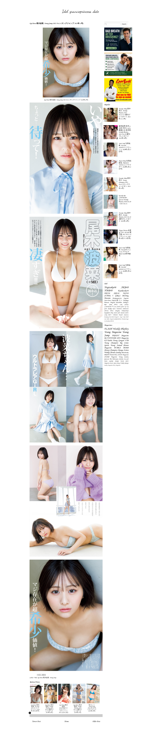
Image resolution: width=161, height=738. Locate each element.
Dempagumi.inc (117, 298)
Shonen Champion (110, 350)
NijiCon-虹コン (117, 300)
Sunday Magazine (108, 365)
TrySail (121, 315)
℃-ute (114, 307)
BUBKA (117, 347)
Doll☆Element (113, 315)
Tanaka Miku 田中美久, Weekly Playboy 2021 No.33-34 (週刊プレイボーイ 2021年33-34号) (125, 114)
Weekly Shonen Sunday (112, 352)
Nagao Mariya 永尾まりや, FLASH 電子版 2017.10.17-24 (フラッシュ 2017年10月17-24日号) (125, 234)
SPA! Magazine (122, 338)
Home (66, 721)
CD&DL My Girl (123, 359)
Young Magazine (112, 332)
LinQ (105, 315)
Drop (112, 313)
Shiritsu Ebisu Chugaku (112, 311)
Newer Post (36, 721)
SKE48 (116, 293)
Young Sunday (123, 357)
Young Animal (116, 345)
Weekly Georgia (124, 363)
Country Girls (120, 307)
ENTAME (112, 338)
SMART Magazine (110, 357)
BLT (106, 338)
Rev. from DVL (110, 305)
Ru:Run (108, 321)
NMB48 (108, 290)
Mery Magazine (116, 365)
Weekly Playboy (120, 328)
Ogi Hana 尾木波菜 (43, 678)
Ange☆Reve (123, 317)
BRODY (106, 355)
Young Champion (111, 343)
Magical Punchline (116, 302)
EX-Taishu (108, 340)
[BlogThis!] (40, 675)
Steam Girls (117, 313)
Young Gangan (118, 340)
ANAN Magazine (123, 355)
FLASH (108, 328)
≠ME (35, 678)
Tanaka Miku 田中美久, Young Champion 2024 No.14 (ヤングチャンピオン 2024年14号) (125, 183)
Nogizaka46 (110, 287)
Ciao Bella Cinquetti (109, 319)
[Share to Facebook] (43, 675)
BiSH (127, 317)
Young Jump (53, 678)
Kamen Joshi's (124, 313)
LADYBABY (108, 307)
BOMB (125, 347)
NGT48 (125, 293)
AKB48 (124, 287)
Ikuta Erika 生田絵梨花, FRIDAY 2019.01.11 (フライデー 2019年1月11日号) (125, 165)
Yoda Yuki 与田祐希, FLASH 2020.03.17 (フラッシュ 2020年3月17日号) (125, 147)
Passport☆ (116, 317)
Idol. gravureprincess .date (80, 11)
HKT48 (107, 293)
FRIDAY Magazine (120, 335)
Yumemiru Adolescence (122, 309)
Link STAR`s (124, 305)
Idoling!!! (125, 302)
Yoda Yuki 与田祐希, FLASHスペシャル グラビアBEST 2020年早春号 (125, 252)
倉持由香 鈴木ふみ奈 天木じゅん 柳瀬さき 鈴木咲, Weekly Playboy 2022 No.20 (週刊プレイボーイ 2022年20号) (125, 132)
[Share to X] (41, 675)
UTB (126, 340)
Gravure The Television (111, 359)
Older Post (96, 721)
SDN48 (112, 321)
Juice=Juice (107, 300)
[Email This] (38, 675)
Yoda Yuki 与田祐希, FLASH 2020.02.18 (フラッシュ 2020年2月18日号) (125, 269)
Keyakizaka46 (123, 290)
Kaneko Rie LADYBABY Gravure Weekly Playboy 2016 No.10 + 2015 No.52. (125, 200)
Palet (113, 317)
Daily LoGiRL (108, 361)
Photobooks (125, 353)
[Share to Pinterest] (45, 675)
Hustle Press (113, 355)
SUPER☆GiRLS (112, 295)
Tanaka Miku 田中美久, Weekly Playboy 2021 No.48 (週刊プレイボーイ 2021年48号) (125, 217)
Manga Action (123, 350)
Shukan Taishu (119, 361)
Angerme (125, 298)
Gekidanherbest (117, 319)
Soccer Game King (115, 363)
